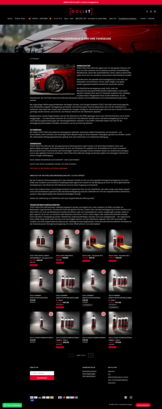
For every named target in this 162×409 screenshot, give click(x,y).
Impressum (111, 371)
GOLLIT (116, 404)
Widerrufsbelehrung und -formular (118, 377)
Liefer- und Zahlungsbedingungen (118, 380)
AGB (109, 374)
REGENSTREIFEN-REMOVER (89, 371)
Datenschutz (112, 382)
